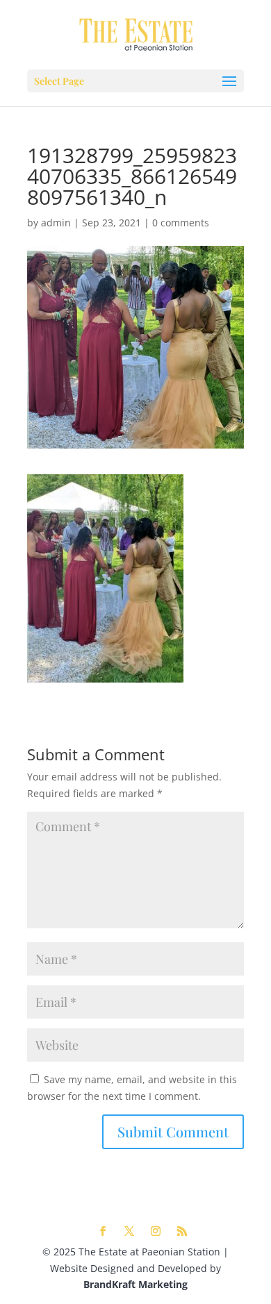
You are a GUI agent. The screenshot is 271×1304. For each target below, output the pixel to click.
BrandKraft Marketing (135, 1284)
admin (56, 222)
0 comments (180, 222)
